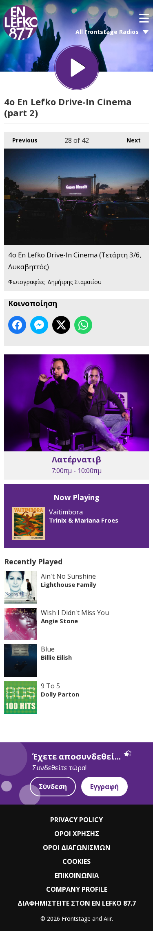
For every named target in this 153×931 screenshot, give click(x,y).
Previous (21, 140)
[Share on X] (61, 325)
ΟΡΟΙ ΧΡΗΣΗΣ (76, 833)
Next (129, 140)
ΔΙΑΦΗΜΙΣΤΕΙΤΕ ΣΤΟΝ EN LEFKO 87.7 (77, 903)
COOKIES (76, 861)
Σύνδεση (53, 786)
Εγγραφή (104, 786)
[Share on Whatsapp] (83, 325)
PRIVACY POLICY (76, 819)
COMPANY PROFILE (76, 889)
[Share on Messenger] (39, 325)
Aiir (108, 918)
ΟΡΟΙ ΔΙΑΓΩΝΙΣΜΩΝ (77, 847)
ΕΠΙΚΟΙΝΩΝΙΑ (77, 875)
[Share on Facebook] (17, 325)
